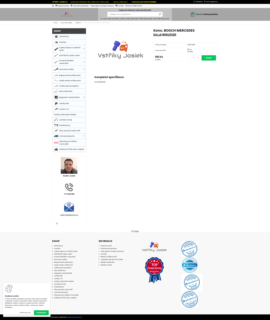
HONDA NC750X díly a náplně (71, 149)
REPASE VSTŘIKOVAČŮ (133, 6)
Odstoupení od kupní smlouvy (102, 6)
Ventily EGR (64, 103)
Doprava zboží (63, 6)
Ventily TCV (64, 109)
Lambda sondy (65, 120)
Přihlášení (199, 2)
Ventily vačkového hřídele (65, 114)
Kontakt (120, 6)
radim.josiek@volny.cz (69, 215)
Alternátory (64, 36)
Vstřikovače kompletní (69, 86)
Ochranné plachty (67, 136)
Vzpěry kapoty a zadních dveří (69, 48)
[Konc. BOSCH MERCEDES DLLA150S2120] (120, 49)
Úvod (55, 23)
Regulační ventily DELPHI (69, 97)
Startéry (62, 42)
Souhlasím (41, 312)
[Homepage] (53, 6)
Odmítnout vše (25, 313)
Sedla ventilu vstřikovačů (70, 80)
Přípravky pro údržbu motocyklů (68, 142)
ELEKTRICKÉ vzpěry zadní (69, 55)
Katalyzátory (64, 125)
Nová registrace (212, 2)
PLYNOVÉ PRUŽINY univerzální (66, 62)
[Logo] (66, 14)
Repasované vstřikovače (69, 75)
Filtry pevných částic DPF (69, 130)
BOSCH (78, 23)
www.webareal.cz (75, 317)
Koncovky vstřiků (66, 23)
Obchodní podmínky (81, 6)
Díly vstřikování (65, 91)
